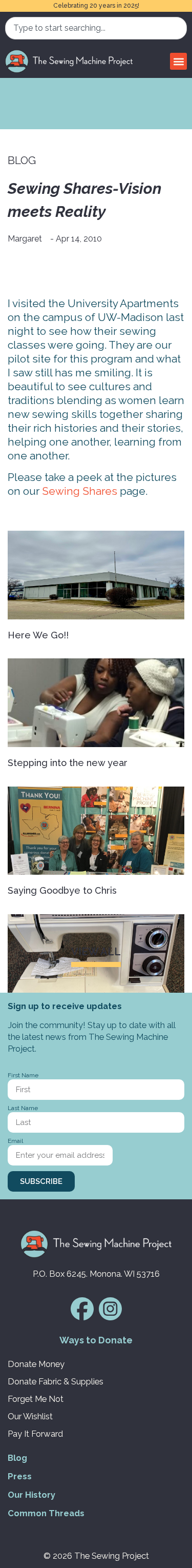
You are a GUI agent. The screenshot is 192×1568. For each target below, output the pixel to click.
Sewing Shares (79, 491)
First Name (23, 1075)
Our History (31, 1495)
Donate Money (36, 1364)
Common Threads (46, 1513)
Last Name (23, 1108)
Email (15, 1141)
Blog (17, 1458)
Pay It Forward (35, 1434)
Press (20, 1476)
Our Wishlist (30, 1416)
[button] (178, 61)
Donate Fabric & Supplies (55, 1381)
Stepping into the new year (67, 762)
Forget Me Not (35, 1399)
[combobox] (96, 28)
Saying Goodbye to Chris (62, 890)
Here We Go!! (38, 635)
